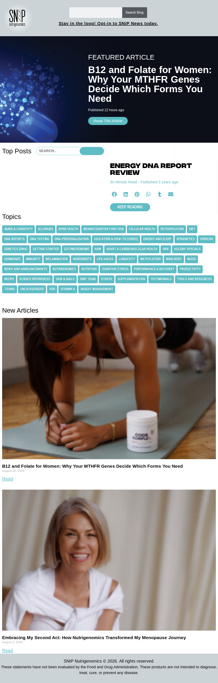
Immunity (33, 259)
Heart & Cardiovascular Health (131, 249)
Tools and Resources (194, 279)
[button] (114, 194)
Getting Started (46, 249)
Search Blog (134, 12)
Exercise (206, 239)
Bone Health (68, 229)
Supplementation (131, 279)
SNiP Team (88, 279)
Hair (98, 249)
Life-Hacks (105, 259)
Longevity (127, 259)
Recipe (9, 279)
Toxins (9, 289)
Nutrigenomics (64, 269)
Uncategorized (32, 289)
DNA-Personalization (71, 239)
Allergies (45, 229)
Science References (34, 279)
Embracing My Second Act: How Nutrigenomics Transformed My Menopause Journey (94, 637)
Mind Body (174, 259)
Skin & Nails (65, 279)
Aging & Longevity (18, 229)
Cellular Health (142, 229)
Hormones (12, 259)
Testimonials (161, 279)
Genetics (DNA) (15, 249)
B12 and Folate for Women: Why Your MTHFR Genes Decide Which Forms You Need (92, 466)
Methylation (150, 259)
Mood (191, 259)
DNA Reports (14, 239)
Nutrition (89, 269)
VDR (52, 289)
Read (7, 478)
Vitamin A (67, 289)
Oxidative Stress (115, 269)
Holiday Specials (187, 249)
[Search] (92, 151)
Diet (192, 229)
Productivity (190, 269)
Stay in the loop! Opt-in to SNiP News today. (108, 23)
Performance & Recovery (154, 269)
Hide (166, 249)
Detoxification (172, 229)
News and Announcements (25, 269)
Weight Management (96, 289)
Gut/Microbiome (76, 249)
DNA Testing (39, 239)
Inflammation (57, 259)
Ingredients (82, 259)
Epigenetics (186, 239)
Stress (106, 279)
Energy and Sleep (157, 239)
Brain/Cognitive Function (103, 229)
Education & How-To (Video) (116, 239)
